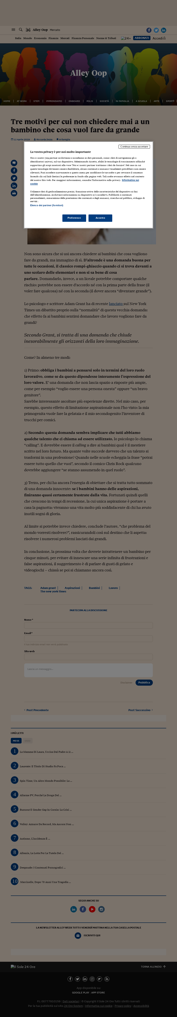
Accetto (100, 218)
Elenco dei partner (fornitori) (46, 205)
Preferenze (74, 218)
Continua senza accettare (134, 146)
